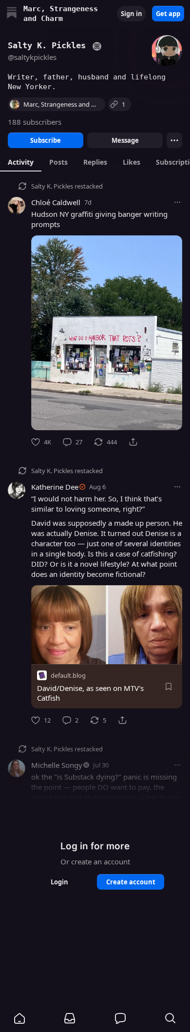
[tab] (20, 162)
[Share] (133, 442)
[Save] (168, 686)
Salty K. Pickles (52, 186)
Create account (130, 882)
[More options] (177, 202)
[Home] (12, 14)
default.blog (68, 675)
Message (125, 140)
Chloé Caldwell (55, 202)
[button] (19, 1018)
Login (59, 882)
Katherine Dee (54, 487)
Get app (168, 13)
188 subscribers (34, 122)
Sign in (131, 13)
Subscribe (45, 140)
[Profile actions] (174, 140)
